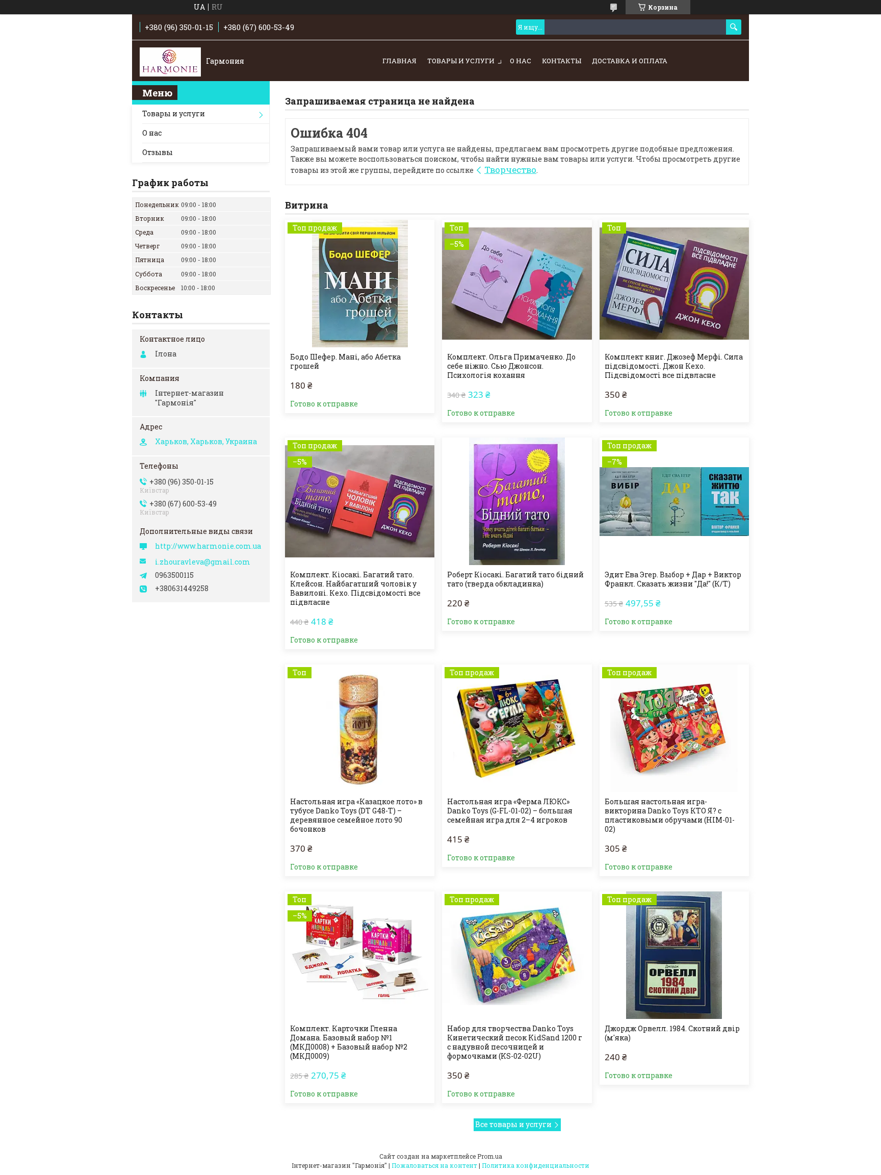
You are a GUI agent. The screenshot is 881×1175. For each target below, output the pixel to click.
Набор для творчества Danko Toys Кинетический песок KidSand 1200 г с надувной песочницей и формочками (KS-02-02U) (514, 1042)
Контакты (561, 60)
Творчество (510, 169)
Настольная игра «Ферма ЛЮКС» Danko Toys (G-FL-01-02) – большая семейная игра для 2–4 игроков (510, 811)
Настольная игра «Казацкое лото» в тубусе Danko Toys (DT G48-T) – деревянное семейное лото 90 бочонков (356, 815)
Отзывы (157, 152)
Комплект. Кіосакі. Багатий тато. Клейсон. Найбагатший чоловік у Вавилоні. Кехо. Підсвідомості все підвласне (355, 588)
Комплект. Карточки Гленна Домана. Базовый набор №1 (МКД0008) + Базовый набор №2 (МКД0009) (348, 1042)
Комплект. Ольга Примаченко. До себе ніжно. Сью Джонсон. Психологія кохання (511, 366)
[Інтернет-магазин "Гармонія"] (170, 61)
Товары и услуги (461, 60)
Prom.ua (489, 1156)
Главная (399, 60)
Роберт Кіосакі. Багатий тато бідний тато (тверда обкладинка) (515, 579)
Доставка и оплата (629, 60)
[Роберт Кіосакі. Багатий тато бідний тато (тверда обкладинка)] (516, 501)
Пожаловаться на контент (434, 1165)
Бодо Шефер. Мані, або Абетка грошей (345, 361)
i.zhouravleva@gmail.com (202, 562)
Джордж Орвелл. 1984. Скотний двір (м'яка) (672, 1033)
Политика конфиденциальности (535, 1165)
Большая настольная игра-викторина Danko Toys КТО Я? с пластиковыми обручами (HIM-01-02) (670, 815)
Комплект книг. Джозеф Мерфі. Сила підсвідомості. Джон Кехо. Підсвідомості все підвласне (674, 366)
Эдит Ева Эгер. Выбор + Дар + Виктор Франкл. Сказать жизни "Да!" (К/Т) (673, 579)
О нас (520, 60)
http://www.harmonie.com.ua (208, 546)
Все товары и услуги (513, 1124)
